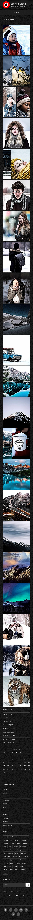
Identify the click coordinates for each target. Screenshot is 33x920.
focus (11, 850)
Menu (17, 12)
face (10, 847)
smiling (21, 866)
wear (16, 869)
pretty (24, 863)
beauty (6, 840)
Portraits (5, 818)
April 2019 (6, 721)
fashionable (23, 847)
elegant (25, 843)
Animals (5, 793)
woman (22, 869)
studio (5, 869)
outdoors (6, 860)
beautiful (25, 837)
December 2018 (8, 736)
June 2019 (6, 718)
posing (18, 863)
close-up (6, 843)
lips (9, 856)
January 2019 (7, 732)
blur (11, 840)
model (26, 856)
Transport (5, 821)
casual (24, 840)
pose (11, 863)
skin (10, 866)
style (11, 869)
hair (5, 853)
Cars (4, 796)
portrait (6, 863)
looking (15, 856)
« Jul (8, 776)
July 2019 (5, 714)
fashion (16, 847)
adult (5, 837)
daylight (18, 843)
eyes (5, 847)
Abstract (5, 789)
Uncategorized (7, 825)
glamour (22, 850)
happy (17, 853)
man (20, 856)
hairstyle (10, 853)
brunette (17, 840)
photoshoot (21, 860)
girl (17, 850)
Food (4, 807)
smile (15, 866)
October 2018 (7, 743)
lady (5, 856)
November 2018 (8, 739)
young (5, 873)
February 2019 (7, 728)
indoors (23, 853)
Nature (5, 814)
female (6, 850)
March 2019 (6, 725)
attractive (18, 837)
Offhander (18, 4)
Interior (5, 811)
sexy (5, 866)
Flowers (5, 804)
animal (11, 837)
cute (12, 843)
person (13, 860)
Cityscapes (6, 800)
